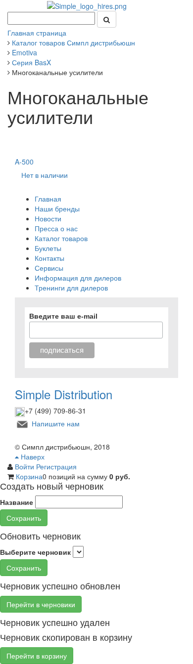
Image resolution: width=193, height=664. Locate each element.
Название (16, 502)
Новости (48, 218)
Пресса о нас (56, 228)
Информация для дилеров (78, 278)
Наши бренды (57, 208)
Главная (48, 199)
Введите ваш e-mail (63, 316)
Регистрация (56, 466)
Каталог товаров (61, 238)
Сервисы (49, 268)
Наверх (32, 456)
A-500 (24, 161)
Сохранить (23, 518)
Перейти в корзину (36, 656)
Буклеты (48, 248)
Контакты (49, 258)
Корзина (29, 476)
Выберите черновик (35, 552)
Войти (25, 466)
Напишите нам (56, 423)
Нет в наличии (44, 175)
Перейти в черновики (40, 604)
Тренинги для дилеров (71, 287)
